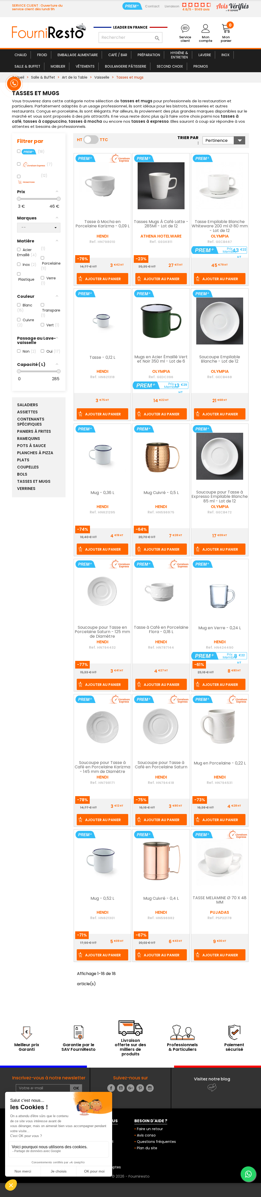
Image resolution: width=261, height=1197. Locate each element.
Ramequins (28, 438)
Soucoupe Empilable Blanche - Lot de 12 (219, 359)
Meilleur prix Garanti (26, 1047)
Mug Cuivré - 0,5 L (161, 493)
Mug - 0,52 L (102, 898)
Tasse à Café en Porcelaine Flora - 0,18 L (161, 630)
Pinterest (140, 1088)
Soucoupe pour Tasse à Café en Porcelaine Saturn (161, 765)
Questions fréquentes (156, 1141)
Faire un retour (150, 1128)
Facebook (111, 1088)
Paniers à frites (34, 431)
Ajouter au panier (103, 278)
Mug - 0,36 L (102, 493)
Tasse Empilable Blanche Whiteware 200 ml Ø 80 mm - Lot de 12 (220, 226)
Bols (22, 474)
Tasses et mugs (33, 481)
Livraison (172, 6)
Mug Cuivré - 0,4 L (161, 898)
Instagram (150, 1088)
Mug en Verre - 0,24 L (219, 628)
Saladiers (27, 405)
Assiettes (27, 412)
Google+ (130, 1088)
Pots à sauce (31, 445)
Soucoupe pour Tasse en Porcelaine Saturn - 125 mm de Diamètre (102, 632)
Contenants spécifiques (30, 422)
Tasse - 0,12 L (102, 357)
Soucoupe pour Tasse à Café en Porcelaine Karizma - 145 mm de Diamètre (102, 767)
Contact (152, 6)
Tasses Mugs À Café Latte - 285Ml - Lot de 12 (161, 224)
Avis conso (146, 1135)
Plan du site (147, 1148)
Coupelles (28, 467)
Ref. (93, 241)
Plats (23, 460)
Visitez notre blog (212, 1079)
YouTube (121, 1088)
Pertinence (225, 140)
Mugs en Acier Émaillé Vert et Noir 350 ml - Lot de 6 (161, 359)
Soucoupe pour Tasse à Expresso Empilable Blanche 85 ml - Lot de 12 (219, 497)
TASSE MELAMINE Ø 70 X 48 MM (219, 900)
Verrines (26, 488)
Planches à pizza (35, 452)
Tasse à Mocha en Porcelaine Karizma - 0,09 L (102, 224)
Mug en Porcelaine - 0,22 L (220, 763)
